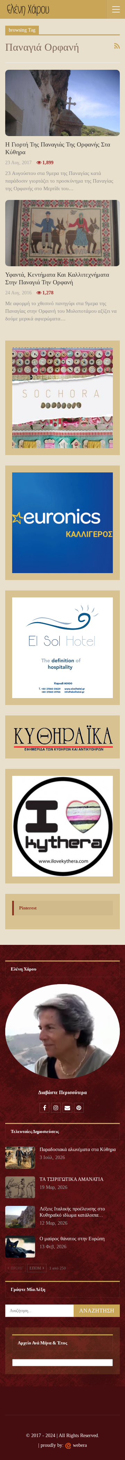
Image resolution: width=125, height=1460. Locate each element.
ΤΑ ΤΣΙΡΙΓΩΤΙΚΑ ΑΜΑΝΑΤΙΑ (71, 1179)
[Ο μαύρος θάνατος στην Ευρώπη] (20, 1247)
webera (80, 1445)
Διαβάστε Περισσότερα (62, 1092)
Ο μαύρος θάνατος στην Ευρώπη (72, 1238)
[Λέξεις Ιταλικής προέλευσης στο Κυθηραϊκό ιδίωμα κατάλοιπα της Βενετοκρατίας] (20, 1217)
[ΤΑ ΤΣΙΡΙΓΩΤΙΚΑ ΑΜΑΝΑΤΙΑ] (20, 1187)
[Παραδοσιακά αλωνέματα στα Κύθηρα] (20, 1158)
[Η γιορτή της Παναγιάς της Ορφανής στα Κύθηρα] (62, 103)
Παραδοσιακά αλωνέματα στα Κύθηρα (78, 1149)
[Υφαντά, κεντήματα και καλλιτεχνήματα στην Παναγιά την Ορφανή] (62, 233)
